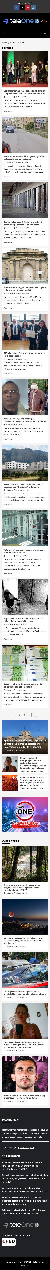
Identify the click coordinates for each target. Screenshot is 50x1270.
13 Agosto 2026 (21, 97)
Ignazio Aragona (26, 1147)
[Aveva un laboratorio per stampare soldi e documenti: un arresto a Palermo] (25, 663)
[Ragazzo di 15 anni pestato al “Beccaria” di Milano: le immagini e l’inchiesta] (25, 597)
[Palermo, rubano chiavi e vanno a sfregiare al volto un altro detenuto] (25, 528)
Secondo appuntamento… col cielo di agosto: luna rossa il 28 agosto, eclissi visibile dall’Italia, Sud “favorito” (24, 940)
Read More (8, 111)
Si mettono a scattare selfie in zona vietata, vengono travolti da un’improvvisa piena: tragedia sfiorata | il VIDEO (23, 887)
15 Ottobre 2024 (21, 425)
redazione (9, 97)
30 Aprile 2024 (21, 624)
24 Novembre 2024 (22, 228)
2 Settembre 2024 (22, 490)
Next (34, 715)
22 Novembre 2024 (22, 293)
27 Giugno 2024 (21, 556)
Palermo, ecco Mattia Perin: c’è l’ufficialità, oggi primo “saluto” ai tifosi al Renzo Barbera (24, 1212)
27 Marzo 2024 (21, 690)
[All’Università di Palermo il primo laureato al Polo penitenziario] (25, 332)
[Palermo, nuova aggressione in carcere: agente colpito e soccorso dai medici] (25, 266)
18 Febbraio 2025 (22, 162)
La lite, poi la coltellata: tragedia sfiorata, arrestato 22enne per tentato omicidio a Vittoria (25, 1189)
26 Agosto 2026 (21, 750)
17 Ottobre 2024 (21, 359)
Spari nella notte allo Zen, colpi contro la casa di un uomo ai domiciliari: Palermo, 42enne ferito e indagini (25, 743)
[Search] (45, 33)
